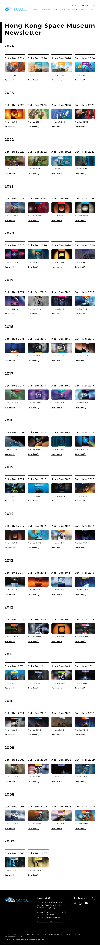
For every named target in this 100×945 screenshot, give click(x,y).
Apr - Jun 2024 (61, 58)
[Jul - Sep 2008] (38, 815)
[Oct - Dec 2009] (15, 769)
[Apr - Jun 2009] (61, 769)
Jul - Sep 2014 (37, 526)
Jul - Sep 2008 (37, 806)
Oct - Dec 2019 (14, 292)
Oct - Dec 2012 (14, 619)
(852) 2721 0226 (59, 912)
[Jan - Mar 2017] (85, 395)
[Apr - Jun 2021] (61, 207)
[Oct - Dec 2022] (15, 161)
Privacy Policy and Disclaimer (52, 934)
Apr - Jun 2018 (61, 338)
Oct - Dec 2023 (14, 105)
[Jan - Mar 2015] (85, 488)
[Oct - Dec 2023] (15, 114)
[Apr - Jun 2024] (61, 67)
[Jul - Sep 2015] (38, 488)
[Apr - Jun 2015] (61, 488)
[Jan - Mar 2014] (85, 535)
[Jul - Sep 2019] (38, 301)
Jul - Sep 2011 (37, 666)
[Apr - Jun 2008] (61, 815)
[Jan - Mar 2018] (85, 348)
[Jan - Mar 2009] (85, 769)
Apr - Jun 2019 (60, 292)
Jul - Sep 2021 (37, 198)
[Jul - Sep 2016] (38, 441)
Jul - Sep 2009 (37, 759)
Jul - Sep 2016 (37, 432)
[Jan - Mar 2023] (85, 114)
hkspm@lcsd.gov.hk (51, 918)
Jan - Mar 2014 (84, 526)
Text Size (84, 5)
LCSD (14, 934)
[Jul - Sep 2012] (38, 628)
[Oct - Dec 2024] (15, 67)
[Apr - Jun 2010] (61, 722)
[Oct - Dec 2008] (15, 815)
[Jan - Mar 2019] (85, 301)
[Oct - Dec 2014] (15, 535)
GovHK (7, 934)
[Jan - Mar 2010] (85, 722)
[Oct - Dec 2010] (15, 722)
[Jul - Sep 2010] (38, 722)
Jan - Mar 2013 (84, 572)
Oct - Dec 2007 (15, 853)
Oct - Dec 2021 (14, 198)
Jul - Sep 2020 (37, 245)
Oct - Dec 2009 (15, 759)
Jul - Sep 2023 (37, 105)
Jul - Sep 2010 (37, 713)
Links (21, 934)
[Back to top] (93, 900)
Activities (55, 10)
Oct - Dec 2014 (14, 526)
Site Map (78, 934)
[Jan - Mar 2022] (85, 161)
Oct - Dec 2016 (14, 432)
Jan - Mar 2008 (85, 806)
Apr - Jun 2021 (60, 198)
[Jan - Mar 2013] (85, 582)
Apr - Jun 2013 (60, 572)
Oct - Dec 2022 (14, 151)
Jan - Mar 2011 (84, 666)
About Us (91, 10)
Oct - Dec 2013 (14, 572)
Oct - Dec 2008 (15, 806)
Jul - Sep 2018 (37, 338)
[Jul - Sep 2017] (38, 395)
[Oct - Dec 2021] (15, 207)
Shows (35, 10)
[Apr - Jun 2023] (61, 114)
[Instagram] (80, 903)
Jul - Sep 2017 (37, 385)
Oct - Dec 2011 (14, 666)
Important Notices (33, 934)
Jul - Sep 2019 (37, 292)
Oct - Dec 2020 (15, 245)
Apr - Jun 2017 (60, 385)
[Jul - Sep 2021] (38, 207)
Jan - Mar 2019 (84, 292)
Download (9, 80)
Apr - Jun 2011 (60, 666)
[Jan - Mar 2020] (85, 254)
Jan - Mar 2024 (85, 58)
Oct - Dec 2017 (14, 385)
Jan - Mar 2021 (84, 198)
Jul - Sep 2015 (37, 479)
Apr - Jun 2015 (60, 479)
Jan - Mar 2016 (84, 432)
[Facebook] (75, 903)
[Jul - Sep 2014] (38, 535)
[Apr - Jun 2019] (61, 301)
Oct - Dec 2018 (14, 338)
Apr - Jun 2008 (61, 806)
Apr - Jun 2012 (60, 619)
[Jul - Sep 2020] (38, 254)
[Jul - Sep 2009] (38, 769)
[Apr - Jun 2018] (61, 348)
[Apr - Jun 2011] (61, 675)
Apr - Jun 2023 (61, 105)
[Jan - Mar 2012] (85, 628)
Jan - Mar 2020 (85, 245)
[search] (94, 5)
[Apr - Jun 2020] (61, 254)
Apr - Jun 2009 (61, 759)
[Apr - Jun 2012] (61, 628)
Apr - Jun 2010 (61, 713)
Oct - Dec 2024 (15, 58)
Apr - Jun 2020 (61, 245)
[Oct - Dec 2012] (15, 628)
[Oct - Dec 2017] (15, 395)
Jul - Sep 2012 (37, 619)
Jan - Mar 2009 (85, 759)
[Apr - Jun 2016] (61, 441)
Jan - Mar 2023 (85, 105)
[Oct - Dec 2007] (15, 862)
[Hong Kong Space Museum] (16, 8)
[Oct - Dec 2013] (15, 582)
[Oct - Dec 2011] (15, 675)
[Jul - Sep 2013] (38, 582)
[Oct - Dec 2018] (15, 348)
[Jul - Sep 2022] (38, 161)
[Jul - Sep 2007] (38, 862)
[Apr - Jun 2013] (61, 582)
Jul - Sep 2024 (37, 58)
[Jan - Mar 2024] (85, 67)
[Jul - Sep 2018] (38, 348)
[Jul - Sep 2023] (38, 114)
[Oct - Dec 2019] (15, 301)
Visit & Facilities (68, 10)
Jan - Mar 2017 (84, 385)
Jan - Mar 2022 (85, 151)
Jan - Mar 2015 (84, 479)
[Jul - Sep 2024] (38, 67)
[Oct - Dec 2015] (15, 488)
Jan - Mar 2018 (84, 338)
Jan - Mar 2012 (84, 619)
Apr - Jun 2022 (61, 151)
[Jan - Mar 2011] (85, 675)
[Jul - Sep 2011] (38, 675)
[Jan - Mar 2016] (85, 441)
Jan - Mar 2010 (84, 713)
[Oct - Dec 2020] (15, 254)
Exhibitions (45, 10)
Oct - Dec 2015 (14, 479)
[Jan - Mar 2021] (85, 207)
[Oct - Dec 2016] (15, 441)
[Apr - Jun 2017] (61, 395)
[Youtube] (86, 903)
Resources (81, 10)
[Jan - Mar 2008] (85, 815)
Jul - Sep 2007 (37, 853)
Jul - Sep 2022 (37, 151)
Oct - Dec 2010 (14, 713)
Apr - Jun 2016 (60, 432)
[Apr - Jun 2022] (61, 161)
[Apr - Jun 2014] (61, 535)
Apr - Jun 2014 (61, 526)
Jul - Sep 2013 (37, 572)
